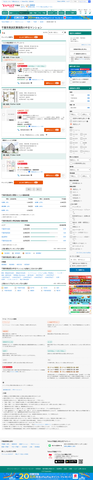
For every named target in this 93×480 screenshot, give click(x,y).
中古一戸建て (42, 13)
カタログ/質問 (70, 13)
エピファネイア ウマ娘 (84, 1)
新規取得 (32, 5)
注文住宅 (50, 13)
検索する (81, 270)
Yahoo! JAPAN (61, 1)
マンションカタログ (7, 454)
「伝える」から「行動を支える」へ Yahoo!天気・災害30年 (18, 1)
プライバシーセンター (27, 469)
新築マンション (14, 13)
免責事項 (59, 469)
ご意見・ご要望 (67, 469)
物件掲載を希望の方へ (49, 469)
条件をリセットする (86, 44)
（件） (5, 202)
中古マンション (24, 13)
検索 (89, 1)
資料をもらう (52, 83)
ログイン (23, 7)
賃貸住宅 (5, 13)
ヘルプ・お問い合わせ (79, 469)
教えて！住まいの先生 (22, 454)
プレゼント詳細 (14, 371)
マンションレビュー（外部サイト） (43, 424)
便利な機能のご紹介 (70, 446)
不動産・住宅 (5, 444)
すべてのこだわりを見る (84, 252)
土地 (55, 13)
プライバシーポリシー (13, 469)
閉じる (38, 31)
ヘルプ (68, 1)
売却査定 (61, 13)
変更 (88, 95)
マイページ (82, 59)
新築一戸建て (33, 13)
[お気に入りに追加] (63, 83)
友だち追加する (57, 445)
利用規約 (38, 469)
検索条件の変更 (75, 88)
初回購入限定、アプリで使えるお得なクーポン (40, 7)
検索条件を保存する (47, 30)
